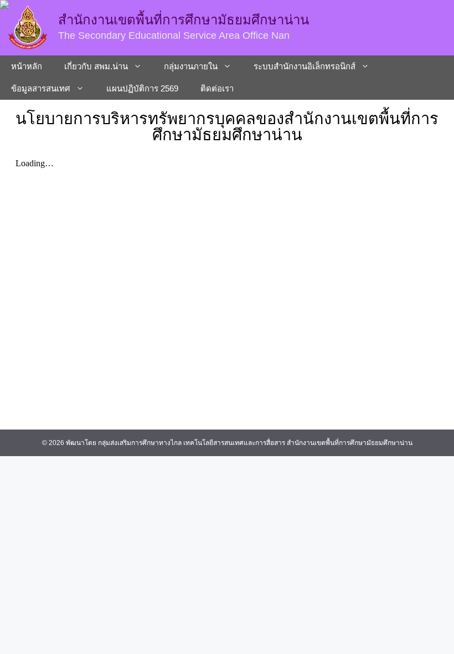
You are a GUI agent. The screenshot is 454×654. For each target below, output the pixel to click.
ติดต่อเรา (217, 88)
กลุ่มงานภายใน (191, 66)
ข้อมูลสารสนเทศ (40, 88)
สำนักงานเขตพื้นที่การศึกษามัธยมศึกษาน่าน (183, 19)
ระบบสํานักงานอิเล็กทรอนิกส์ (304, 66)
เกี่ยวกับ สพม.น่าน (96, 66)
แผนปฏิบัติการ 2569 (142, 88)
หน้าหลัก (26, 66)
